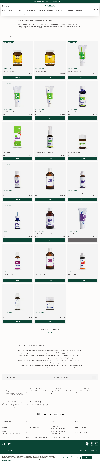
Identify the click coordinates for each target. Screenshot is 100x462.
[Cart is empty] (97, 10)
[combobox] (92, 36)
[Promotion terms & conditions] (65, 1)
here (42, 404)
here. (12, 396)
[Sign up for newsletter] (94, 377)
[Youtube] (8, 450)
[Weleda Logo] (50, 5)
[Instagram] (6, 450)
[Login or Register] (95, 10)
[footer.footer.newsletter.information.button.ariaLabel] (16, 377)
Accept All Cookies (87, 457)
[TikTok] (11, 450)
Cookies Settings (65, 457)
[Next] (54, 333)
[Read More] (87, 444)
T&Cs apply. (43, 390)
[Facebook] (3, 450)
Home (3, 14)
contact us (36, 405)
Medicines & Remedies (12, 14)
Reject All (76, 457)
